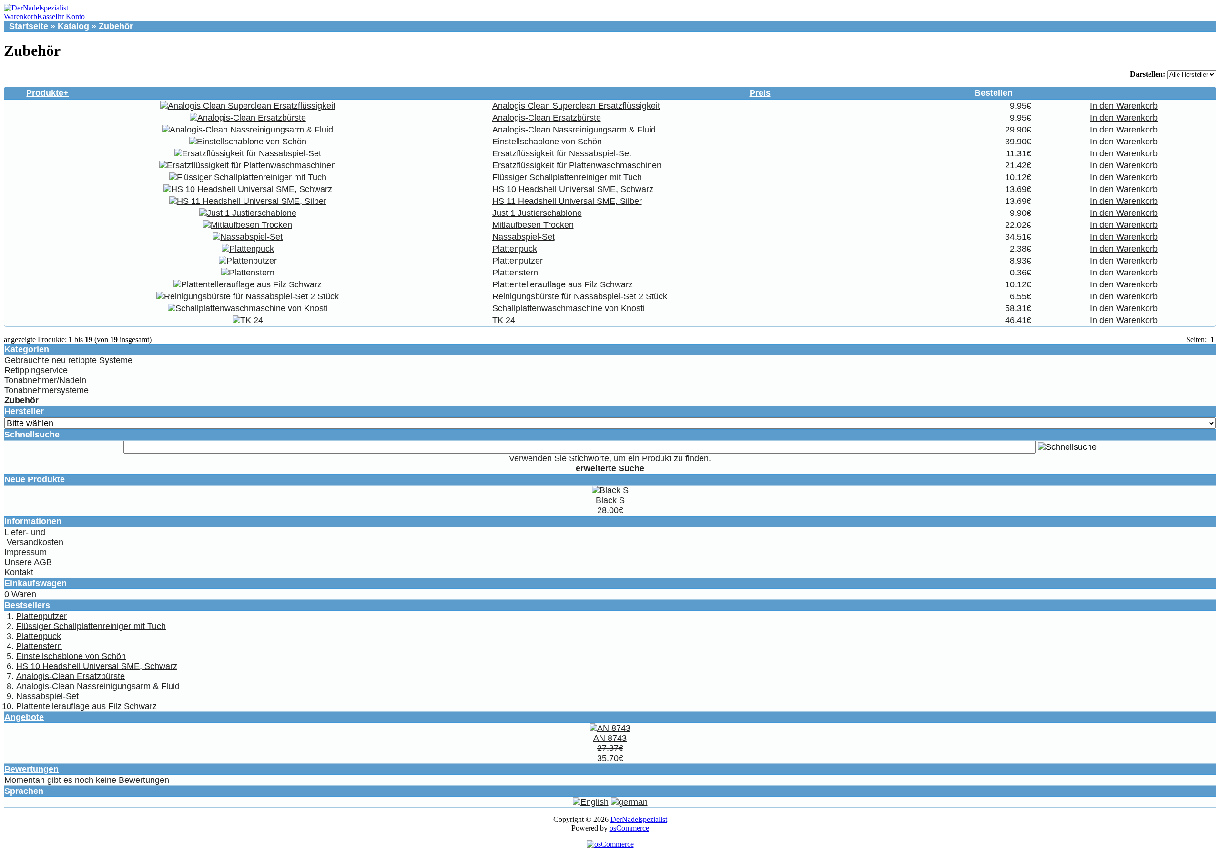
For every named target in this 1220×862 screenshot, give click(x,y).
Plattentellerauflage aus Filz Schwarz (562, 284)
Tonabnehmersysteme (46, 390)
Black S (610, 500)
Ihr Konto (70, 16)
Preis (760, 93)
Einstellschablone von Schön (547, 141)
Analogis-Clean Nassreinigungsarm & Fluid (574, 129)
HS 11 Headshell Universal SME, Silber (567, 201)
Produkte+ (47, 93)
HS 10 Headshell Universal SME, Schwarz (572, 189)
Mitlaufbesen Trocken (533, 225)
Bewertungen (31, 769)
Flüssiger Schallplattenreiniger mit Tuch (567, 177)
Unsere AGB (28, 562)
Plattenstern (515, 272)
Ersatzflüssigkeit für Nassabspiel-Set (561, 153)
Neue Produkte (34, 479)
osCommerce (629, 828)
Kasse (46, 16)
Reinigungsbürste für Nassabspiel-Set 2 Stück (579, 296)
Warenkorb (20, 16)
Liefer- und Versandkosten (33, 537)
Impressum (25, 552)
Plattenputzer (517, 260)
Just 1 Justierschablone (537, 213)
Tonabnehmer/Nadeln (45, 380)
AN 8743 (610, 738)
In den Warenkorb (1124, 106)
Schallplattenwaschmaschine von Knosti (568, 308)
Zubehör (116, 26)
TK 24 (503, 320)
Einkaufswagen (35, 583)
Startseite (28, 26)
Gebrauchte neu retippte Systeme (68, 360)
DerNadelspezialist (638, 819)
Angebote (24, 717)
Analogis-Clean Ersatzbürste (546, 117)
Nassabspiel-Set (523, 237)
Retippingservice (36, 370)
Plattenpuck (514, 249)
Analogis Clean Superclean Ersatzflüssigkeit (576, 106)
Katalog (73, 26)
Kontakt (18, 572)
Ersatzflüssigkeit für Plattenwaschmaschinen (576, 165)
